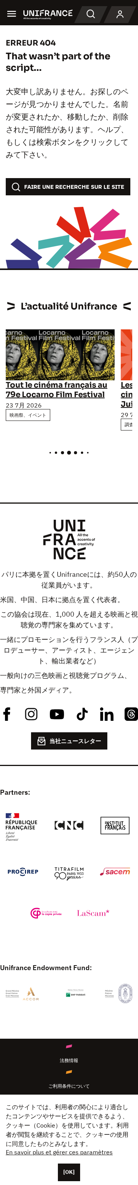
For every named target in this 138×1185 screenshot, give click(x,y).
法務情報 (69, 1060)
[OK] (69, 1172)
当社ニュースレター (75, 741)
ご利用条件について (69, 1086)
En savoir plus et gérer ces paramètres (59, 1152)
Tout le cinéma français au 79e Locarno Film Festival (56, 389)
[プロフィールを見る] (120, 14)
